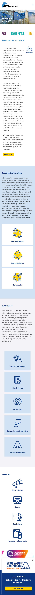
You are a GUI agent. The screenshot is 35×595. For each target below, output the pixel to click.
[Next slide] (31, 553)
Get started (18, 588)
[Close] (33, 560)
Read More (8, 154)
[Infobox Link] (17, 485)
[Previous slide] (3, 553)
